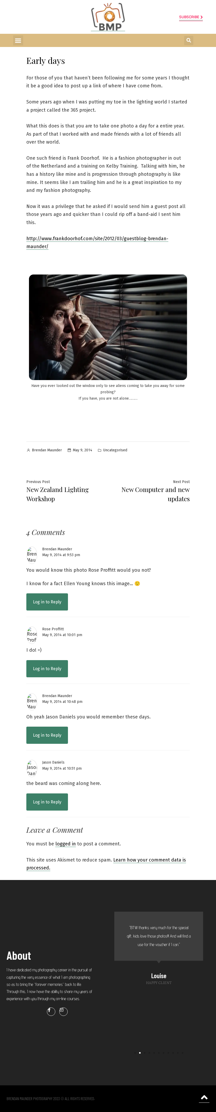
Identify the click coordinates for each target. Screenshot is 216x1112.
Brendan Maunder (47, 450)
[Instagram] (63, 1011)
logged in (65, 844)
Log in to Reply (47, 601)
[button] (18, 40)
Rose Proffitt (53, 629)
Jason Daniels (53, 762)
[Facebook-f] (51, 1011)
